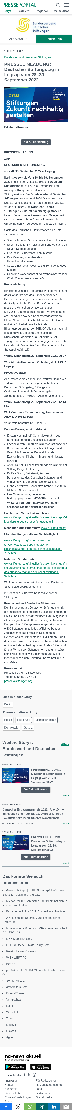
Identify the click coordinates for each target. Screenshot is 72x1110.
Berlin (8, 704)
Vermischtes (13, 999)
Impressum (11, 1080)
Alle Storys (16, 38)
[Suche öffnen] (58, 5)
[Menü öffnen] (66, 5)
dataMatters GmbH (18, 987)
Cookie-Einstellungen (18, 1097)
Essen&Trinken (15, 993)
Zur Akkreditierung (36, 142)
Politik (8, 719)
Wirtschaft (12, 1012)
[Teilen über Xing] (42, 1106)
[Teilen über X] (18, 1106)
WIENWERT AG (16, 957)
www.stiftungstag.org (53, 527)
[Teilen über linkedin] (54, 1106)
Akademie (11, 1088)
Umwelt (11, 1031)
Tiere (9, 1018)
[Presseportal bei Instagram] (33, 1074)
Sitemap (10, 1101)
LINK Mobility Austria (19, 938)
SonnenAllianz (15, 980)
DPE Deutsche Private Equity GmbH (29, 945)
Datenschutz (12, 1093)
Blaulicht (23, 11)
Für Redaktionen (46, 1080)
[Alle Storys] (36, 31)
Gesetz (28, 727)
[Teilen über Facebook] (6, 1106)
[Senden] (66, 1106)
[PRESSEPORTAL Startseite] (19, 5)
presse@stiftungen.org (18, 681)
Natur (9, 1005)
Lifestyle (11, 1024)
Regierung (23, 719)
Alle (64, 744)
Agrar (9, 1037)
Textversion (43, 1093)
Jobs (39, 1088)
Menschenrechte (45, 719)
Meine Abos (61, 11)
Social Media (44, 1097)
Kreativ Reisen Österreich (22, 951)
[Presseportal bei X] (28, 1075)
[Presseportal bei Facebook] (24, 1075)
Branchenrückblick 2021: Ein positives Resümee (36, 911)
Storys (7, 11)
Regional (42, 11)
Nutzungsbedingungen (50, 1084)
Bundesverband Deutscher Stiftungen (27, 57)
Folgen (50, 38)
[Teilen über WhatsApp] (30, 1106)
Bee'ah (10, 963)
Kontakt (9, 1084)
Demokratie (11, 727)
